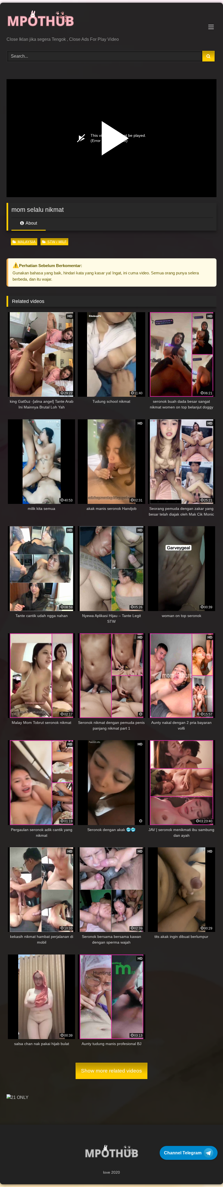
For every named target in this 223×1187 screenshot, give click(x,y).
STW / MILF (57, 242)
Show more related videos (111, 1071)
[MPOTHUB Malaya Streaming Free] (111, 21)
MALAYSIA (27, 242)
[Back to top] (206, 1171)
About (31, 223)
